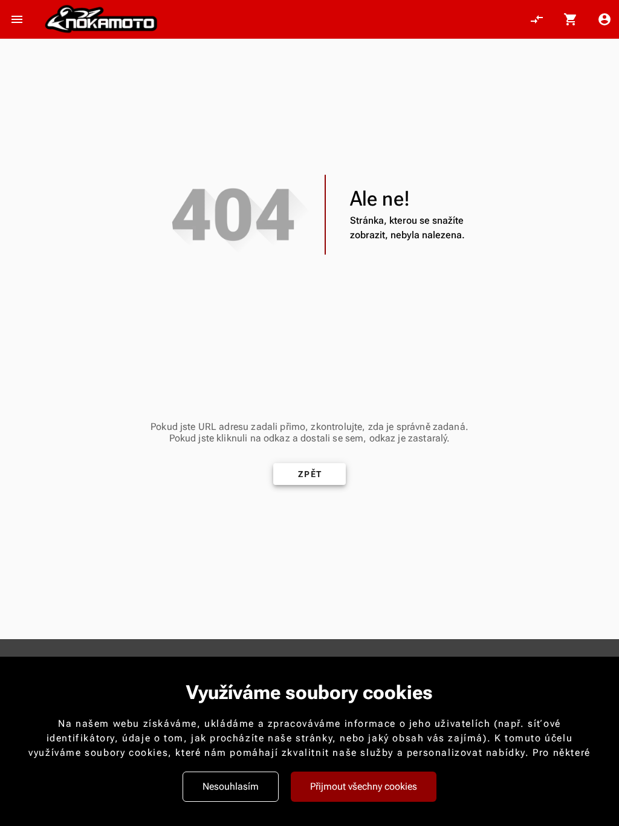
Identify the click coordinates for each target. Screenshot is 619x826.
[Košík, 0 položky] (570, 19)
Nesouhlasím (231, 786)
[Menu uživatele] (604, 19)
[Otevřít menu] (16, 19)
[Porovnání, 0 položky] (536, 19)
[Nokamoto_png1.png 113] (101, 19)
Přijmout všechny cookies (363, 786)
